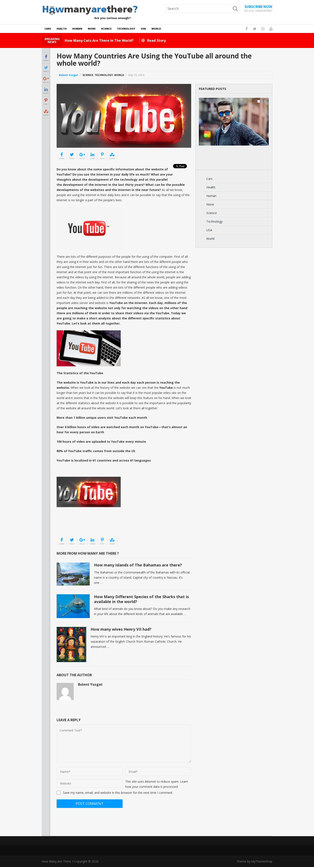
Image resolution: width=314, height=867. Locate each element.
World (156, 28)
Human (77, 28)
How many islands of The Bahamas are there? (138, 565)
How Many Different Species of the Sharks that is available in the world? (141, 599)
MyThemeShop (261, 861)
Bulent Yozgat (68, 75)
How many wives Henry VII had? (121, 629)
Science (106, 28)
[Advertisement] (78, 526)
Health (62, 28)
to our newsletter (258, 8)
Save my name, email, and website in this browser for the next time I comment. (118, 793)
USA (143, 28)
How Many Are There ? (57, 861)
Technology (126, 28)
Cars (47, 28)
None (91, 28)
